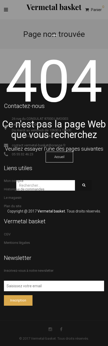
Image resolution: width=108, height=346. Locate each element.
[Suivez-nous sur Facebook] (61, 329)
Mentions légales (17, 243)
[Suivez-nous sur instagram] (50, 329)
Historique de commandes (24, 189)
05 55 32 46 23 (22, 154)
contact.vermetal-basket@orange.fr (39, 145)
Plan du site (12, 206)
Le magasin (12, 198)
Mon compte (13, 181)
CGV (7, 234)
